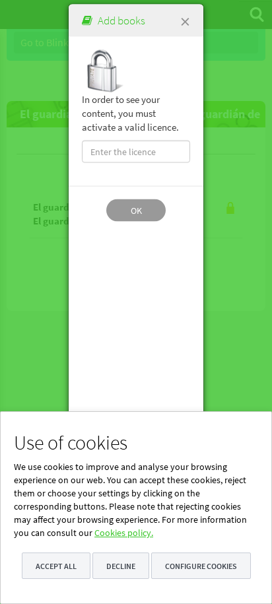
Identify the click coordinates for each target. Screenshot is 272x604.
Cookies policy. (123, 533)
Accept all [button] (56, 566)
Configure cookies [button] (201, 566)
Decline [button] (120, 566)
